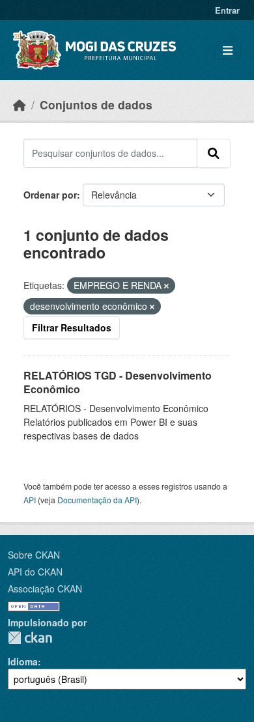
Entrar (227, 10)
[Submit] (214, 153)
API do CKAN (35, 571)
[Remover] (166, 286)
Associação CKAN (45, 588)
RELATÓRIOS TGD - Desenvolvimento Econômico (117, 382)
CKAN (30, 638)
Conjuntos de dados (96, 104)
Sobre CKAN (34, 554)
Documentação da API (97, 499)
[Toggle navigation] (227, 50)
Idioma (23, 661)
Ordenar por (50, 194)
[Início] (19, 104)
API (29, 499)
